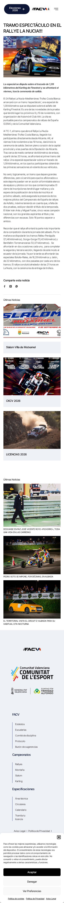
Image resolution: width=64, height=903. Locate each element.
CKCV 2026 (13, 400)
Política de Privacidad (35, 898)
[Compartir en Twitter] (12, 286)
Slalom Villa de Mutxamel (21, 347)
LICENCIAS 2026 (16, 454)
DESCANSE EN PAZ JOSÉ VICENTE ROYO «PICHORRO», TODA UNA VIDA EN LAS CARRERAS (31, 531)
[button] (59, 837)
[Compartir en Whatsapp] (18, 286)
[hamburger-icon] (56, 9)
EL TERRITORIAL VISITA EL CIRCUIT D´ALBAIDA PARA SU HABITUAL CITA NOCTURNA (29, 622)
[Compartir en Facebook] (6, 286)
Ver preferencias (32, 891)
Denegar (32, 881)
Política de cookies (16, 898)
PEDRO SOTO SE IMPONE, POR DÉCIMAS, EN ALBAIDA (28, 576)
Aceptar (32, 872)
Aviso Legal (51, 898)
